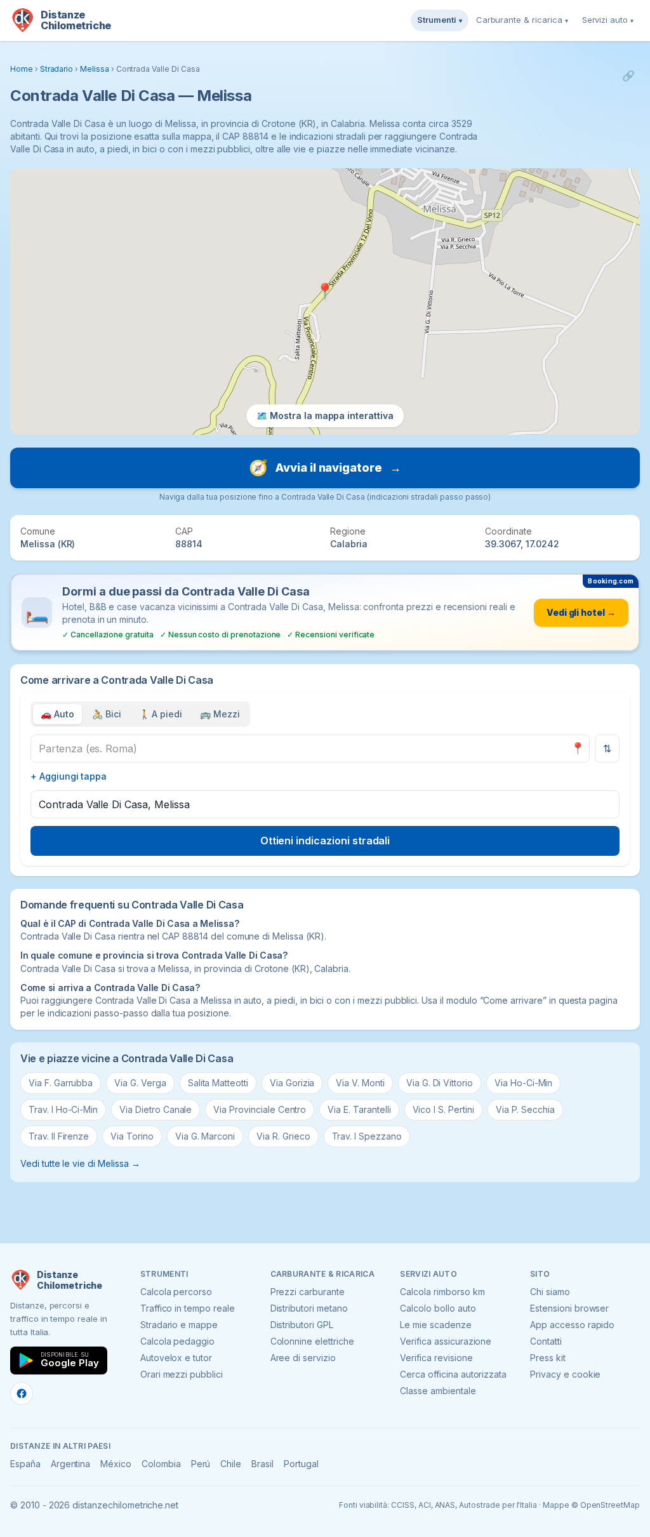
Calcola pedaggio (177, 1341)
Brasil (262, 1463)
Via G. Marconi (205, 1136)
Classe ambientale (437, 1390)
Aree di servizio (303, 1357)
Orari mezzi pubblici (181, 1374)
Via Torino (132, 1136)
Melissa (94, 69)
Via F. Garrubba (61, 1082)
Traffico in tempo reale (187, 1308)
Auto (57, 714)
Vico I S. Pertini (443, 1109)
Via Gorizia (292, 1082)
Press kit (548, 1357)
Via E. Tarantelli (359, 1109)
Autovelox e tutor (176, 1357)
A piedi (161, 714)
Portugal (301, 1463)
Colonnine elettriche (312, 1341)
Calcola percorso (176, 1291)
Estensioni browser (569, 1308)
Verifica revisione (436, 1357)
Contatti (546, 1341)
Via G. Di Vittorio (439, 1082)
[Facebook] (21, 1393)
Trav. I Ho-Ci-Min (63, 1109)
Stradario (57, 69)
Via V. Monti (360, 1082)
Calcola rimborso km (442, 1291)
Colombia (161, 1463)
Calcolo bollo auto (437, 1308)
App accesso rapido (572, 1324)
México (115, 1463)
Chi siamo (550, 1291)
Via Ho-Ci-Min (523, 1082)
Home (21, 69)
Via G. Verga (140, 1082)
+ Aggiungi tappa (68, 776)
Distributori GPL (301, 1324)
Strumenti (439, 20)
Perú (201, 1463)
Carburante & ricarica (522, 20)
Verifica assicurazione (445, 1341)
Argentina (71, 1463)
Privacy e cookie (565, 1374)
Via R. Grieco (283, 1136)
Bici (106, 714)
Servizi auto (607, 20)
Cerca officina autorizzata (453, 1374)
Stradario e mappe (179, 1324)
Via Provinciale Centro (259, 1109)
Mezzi (220, 714)
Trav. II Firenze (59, 1136)
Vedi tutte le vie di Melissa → (80, 1163)
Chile (230, 1463)
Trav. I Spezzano (367, 1136)
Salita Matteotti (218, 1082)
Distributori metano (309, 1308)
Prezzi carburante (307, 1291)
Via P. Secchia (525, 1109)
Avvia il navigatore (325, 467)
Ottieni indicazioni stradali (325, 840)
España (25, 1463)
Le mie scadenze (435, 1324)
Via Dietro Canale (155, 1109)
